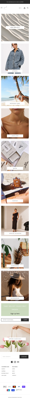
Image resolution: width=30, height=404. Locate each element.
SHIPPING (3, 371)
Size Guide (4, 375)
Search (3, 368)
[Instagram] (15, 362)
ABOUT (13, 373)
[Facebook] (12, 362)
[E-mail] (18, 362)
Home (13, 368)
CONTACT (14, 375)
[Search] (27, 8)
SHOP (13, 371)
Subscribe (24, 356)
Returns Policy (5, 373)
